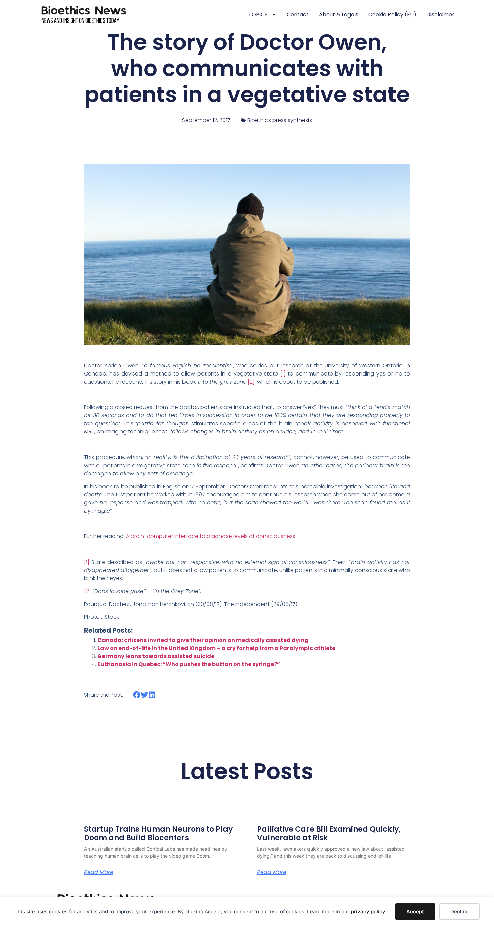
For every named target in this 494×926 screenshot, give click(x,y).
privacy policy (368, 911)
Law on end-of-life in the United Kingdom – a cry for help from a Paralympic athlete (216, 648)
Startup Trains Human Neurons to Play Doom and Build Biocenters (158, 833)
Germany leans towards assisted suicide (155, 656)
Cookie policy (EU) (392, 14)
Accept (415, 911)
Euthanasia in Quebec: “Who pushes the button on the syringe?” (188, 664)
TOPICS (258, 14)
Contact (298, 14)
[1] (283, 374)
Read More (98, 872)
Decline (459, 911)
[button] (137, 694)
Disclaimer (440, 14)
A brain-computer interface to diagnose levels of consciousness (210, 536)
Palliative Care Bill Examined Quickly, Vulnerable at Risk (329, 833)
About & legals (338, 14)
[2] (251, 382)
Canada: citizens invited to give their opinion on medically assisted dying (202, 640)
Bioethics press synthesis (279, 120)
